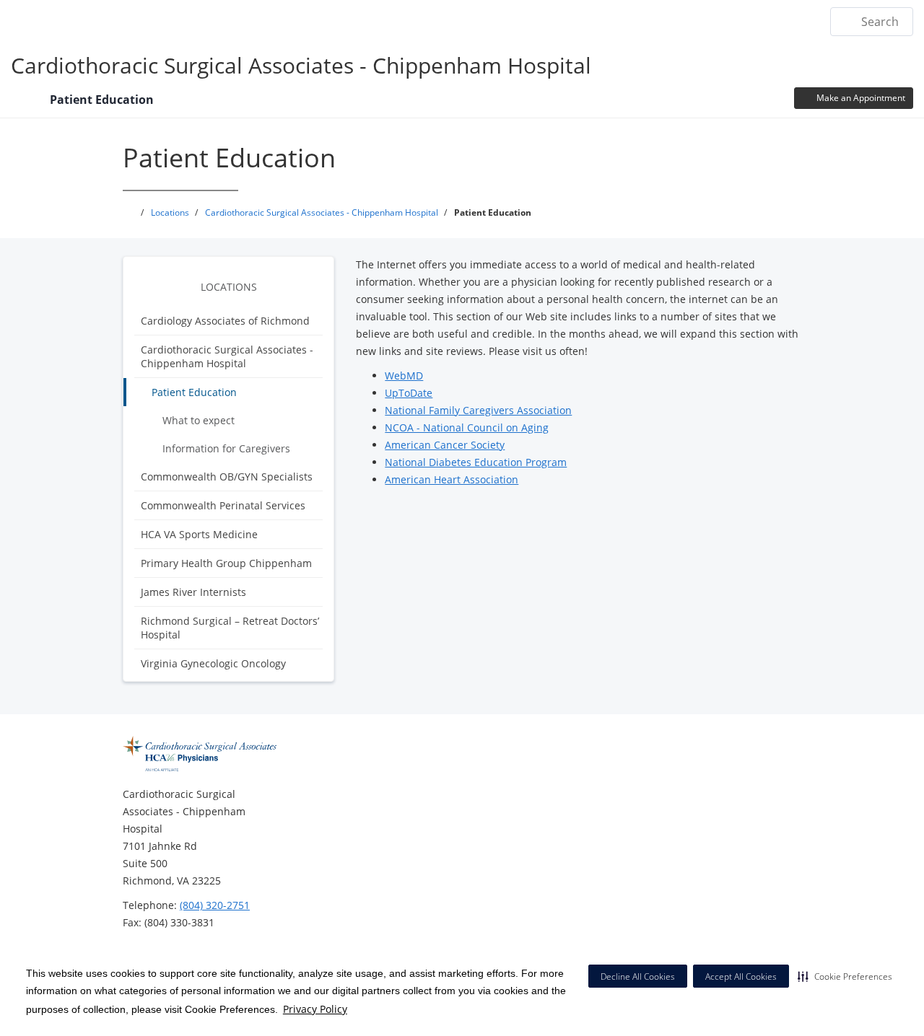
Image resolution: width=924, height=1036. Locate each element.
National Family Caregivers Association (478, 410)
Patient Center (769, 21)
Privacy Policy (315, 1009)
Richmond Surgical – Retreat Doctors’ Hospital (230, 627)
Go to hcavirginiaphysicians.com (356, 21)
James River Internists (193, 592)
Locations (491, 21)
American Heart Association (451, 479)
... (540, 21)
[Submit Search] (847, 21)
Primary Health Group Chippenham (226, 563)
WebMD (404, 375)
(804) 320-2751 (215, 905)
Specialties (685, 21)
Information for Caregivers (226, 448)
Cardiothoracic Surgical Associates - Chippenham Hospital (301, 65)
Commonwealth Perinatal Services (223, 505)
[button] (845, 976)
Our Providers (602, 21)
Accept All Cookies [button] (741, 976)
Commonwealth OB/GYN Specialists (227, 476)
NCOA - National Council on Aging (467, 427)
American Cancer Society (445, 445)
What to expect (198, 420)
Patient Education (194, 392)
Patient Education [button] (103, 99)
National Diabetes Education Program (476, 462)
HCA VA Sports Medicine (199, 534)
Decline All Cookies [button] (638, 976)
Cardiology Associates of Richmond (225, 321)
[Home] (23, 102)
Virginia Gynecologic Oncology (213, 663)
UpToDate (408, 393)
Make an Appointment (859, 98)
